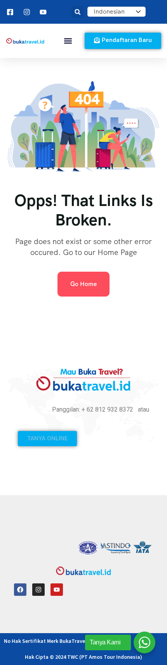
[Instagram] (38, 589)
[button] (77, 12)
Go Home (83, 284)
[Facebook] (20, 589)
